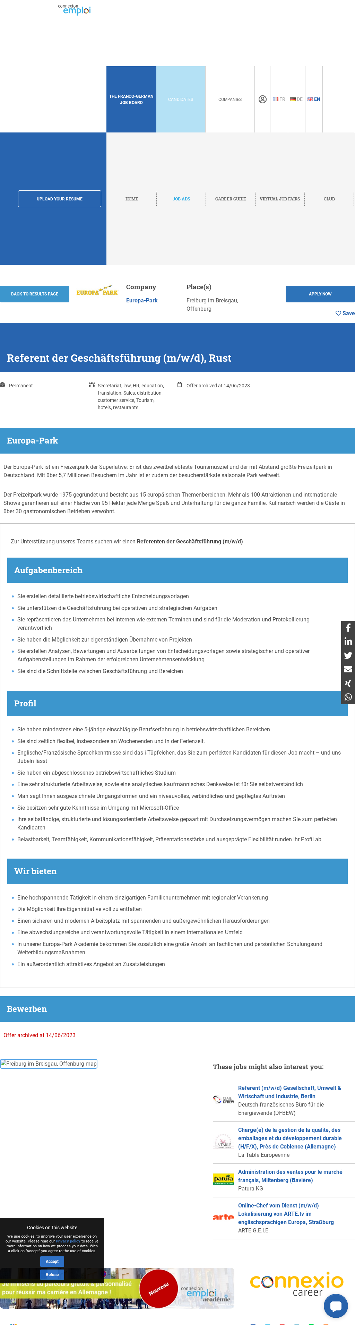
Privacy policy (68, 1241)
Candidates (180, 99)
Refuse (52, 1274)
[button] (336, 1306)
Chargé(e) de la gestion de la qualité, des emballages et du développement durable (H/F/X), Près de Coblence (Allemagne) (290, 1138)
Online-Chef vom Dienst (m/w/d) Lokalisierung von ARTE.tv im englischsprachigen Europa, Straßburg (286, 1213)
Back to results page (34, 294)
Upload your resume (60, 199)
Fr (281, 99)
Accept (52, 1261)
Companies (230, 99)
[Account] (263, 99)
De (299, 99)
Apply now (320, 294)
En (316, 99)
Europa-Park (142, 300)
